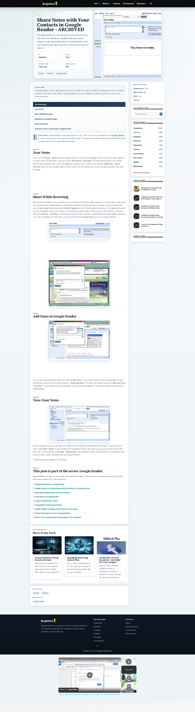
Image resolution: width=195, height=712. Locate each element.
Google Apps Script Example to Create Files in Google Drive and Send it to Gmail (89, 661)
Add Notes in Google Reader (46, 119)
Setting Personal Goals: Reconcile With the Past (150, 207)
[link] (62, 661)
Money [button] (106, 4)
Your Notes (39, 109)
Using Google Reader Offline (46, 501)
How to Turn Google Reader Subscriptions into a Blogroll (58, 517)
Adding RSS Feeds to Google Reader (49, 484)
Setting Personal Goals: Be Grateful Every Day (151, 189)
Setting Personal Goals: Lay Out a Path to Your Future (152, 198)
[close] (98, 704)
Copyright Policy (131, 627)
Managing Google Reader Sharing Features (52, 493)
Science (116, 4)
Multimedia (147, 166)
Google (40, 73)
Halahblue (42, 57)
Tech (39, 15)
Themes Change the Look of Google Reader (52, 513)
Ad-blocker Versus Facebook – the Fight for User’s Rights (109, 560)
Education (141, 4)
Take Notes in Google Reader (47, 497)
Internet (50, 73)
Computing (147, 128)
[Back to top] (97, 646)
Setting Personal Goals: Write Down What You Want (152, 216)
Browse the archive (141, 173)
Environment (128, 4)
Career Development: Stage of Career (152, 225)
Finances (147, 141)
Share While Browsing (44, 114)
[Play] (129, 678)
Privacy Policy (130, 630)
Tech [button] (96, 4)
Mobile (147, 162)
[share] (117, 660)
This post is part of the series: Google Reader (53, 129)
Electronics (147, 158)
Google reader (61, 73)
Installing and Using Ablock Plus (77, 558)
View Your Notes (41, 124)
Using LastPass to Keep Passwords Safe (47, 558)
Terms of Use (130, 634)
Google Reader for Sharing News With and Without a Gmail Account (62, 488)
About (127, 623)
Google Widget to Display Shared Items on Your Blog (56, 509)
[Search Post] (160, 114)
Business (147, 137)
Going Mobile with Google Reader (48, 505)
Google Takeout (117, 135)
